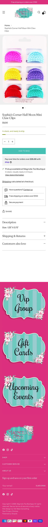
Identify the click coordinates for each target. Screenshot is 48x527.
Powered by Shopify (9, 514)
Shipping (6, 181)
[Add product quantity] (12, 141)
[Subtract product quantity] (4, 141)
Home (7, 25)
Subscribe (41, 486)
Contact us (28, 190)
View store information (14, 175)
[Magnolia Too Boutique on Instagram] (7, 450)
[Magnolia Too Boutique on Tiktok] (12, 450)
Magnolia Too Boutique (25, 504)
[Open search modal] (38, 12)
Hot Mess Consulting (21, 509)
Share (9, 211)
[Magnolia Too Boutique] (24, 12)
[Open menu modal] (3, 12)
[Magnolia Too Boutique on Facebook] (3, 450)
